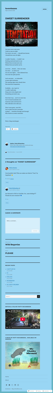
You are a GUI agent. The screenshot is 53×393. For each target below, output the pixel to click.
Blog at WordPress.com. (17, 388)
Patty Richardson (11, 152)
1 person (12, 178)
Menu (45, 9)
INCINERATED (11, 280)
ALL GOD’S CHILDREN (13, 284)
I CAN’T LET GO (11, 269)
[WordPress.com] (18, 385)
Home (7, 376)
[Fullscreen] (38, 327)
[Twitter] (6, 385)
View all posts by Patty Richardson (17, 146)
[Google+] (12, 385)
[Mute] (36, 327)
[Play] (7, 327)
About (7, 380)
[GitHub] (15, 385)
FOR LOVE (9, 277)
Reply (7, 182)
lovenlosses (11, 8)
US (7, 273)
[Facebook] (9, 385)
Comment (35, 230)
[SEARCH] (38, 296)
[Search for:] (21, 296)
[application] (22, 319)
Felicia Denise (13, 168)
